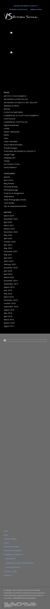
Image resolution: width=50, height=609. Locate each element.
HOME (6, 128)
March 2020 (9, 277)
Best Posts (8, 180)
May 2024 (8, 235)
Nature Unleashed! (11, 131)
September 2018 (11, 306)
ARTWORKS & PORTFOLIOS (18, 9)
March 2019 (9, 297)
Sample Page (9, 154)
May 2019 (8, 293)
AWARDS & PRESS (36, 9)
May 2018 (8, 313)
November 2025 (11, 219)
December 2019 (10, 280)
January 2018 (9, 323)
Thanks (7, 161)
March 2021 (9, 261)
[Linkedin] (24, 2)
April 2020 (8, 274)
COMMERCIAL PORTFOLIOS (16, 122)
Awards (7, 177)
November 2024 (11, 232)
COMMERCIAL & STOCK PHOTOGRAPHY (19, 563)
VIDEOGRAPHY (10, 167)
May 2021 (8, 254)
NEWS (6, 135)
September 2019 (11, 284)
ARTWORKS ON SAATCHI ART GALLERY (20, 102)
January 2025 (9, 228)
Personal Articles (11, 186)
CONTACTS (8, 575)
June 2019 (8, 290)
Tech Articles (9, 203)
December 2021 (10, 251)
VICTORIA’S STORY (12, 164)
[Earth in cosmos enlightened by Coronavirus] (25, 41)
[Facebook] (31, 2)
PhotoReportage (11, 190)
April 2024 (8, 238)
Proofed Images (10, 148)
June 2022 (8, 245)
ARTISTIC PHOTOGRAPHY (15, 96)
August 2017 (9, 326)
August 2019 (9, 287)
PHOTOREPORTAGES (13, 144)
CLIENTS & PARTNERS (13, 112)
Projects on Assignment (14, 193)
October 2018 (10, 303)
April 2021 (8, 258)
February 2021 (10, 264)
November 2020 (11, 267)
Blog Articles (9, 183)
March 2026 (9, 215)
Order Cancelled (10, 141)
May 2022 (8, 248)
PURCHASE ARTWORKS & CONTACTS (26, 6)
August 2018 (9, 310)
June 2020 (8, 271)
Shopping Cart (9, 157)
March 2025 (9, 225)
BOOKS (7, 109)
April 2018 (8, 316)
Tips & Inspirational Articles (15, 206)
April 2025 (8, 222)
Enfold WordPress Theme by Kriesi (24, 598)
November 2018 (11, 300)
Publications (9, 196)
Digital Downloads (11, 125)
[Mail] (28, 2)
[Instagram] (21, 2)
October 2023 (10, 241)
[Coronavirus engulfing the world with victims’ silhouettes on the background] (25, 61)
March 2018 (9, 319)
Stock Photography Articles (15, 199)
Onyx (6, 138)
